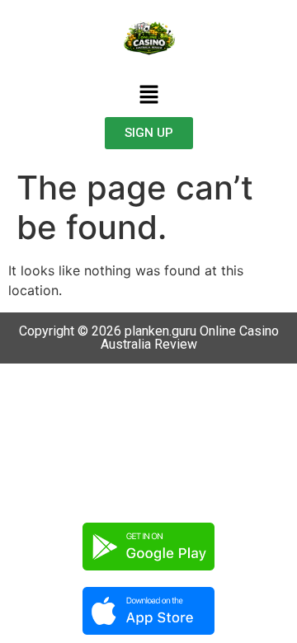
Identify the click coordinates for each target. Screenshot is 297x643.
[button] (148, 95)
